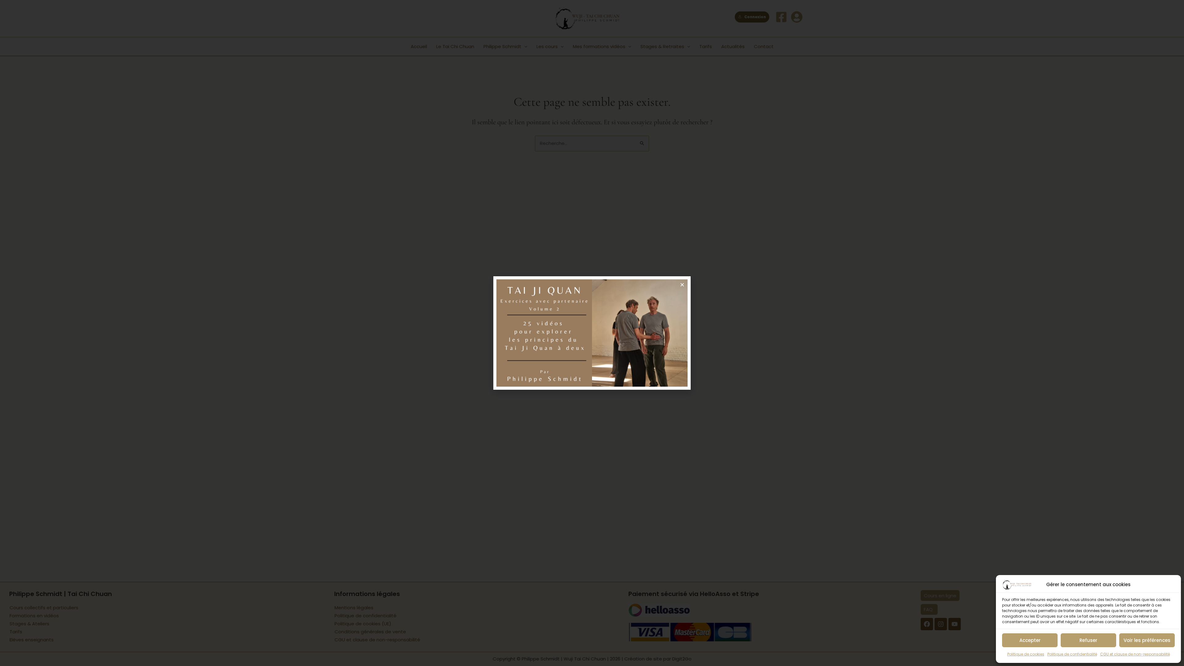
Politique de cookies (1025, 654)
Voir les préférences (1147, 640)
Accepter (1030, 640)
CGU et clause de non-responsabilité (1135, 654)
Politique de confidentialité (1072, 654)
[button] (682, 284)
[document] (592, 333)
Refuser (1088, 640)
